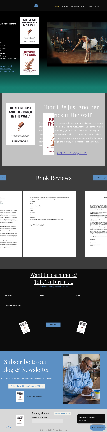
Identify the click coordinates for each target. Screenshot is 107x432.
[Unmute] (53, 63)
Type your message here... (13, 305)
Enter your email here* (40, 417)
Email (42, 295)
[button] (36, 5)
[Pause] (49, 63)
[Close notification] (103, 416)
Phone (78, 295)
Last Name (8, 295)
